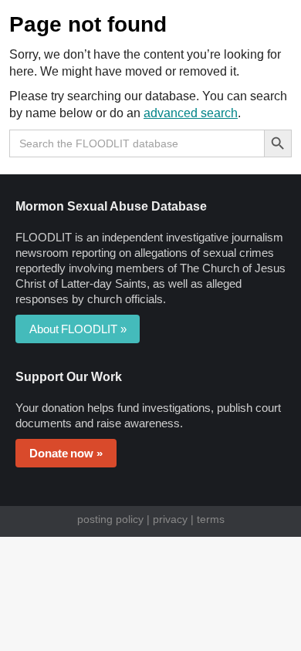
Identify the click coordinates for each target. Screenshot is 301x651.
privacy (170, 519)
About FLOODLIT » (77, 329)
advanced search (191, 113)
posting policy (110, 519)
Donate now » (66, 453)
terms (211, 519)
